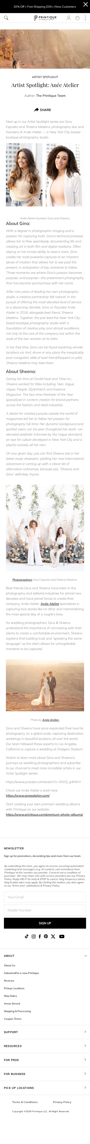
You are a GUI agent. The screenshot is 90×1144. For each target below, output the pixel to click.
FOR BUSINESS (14, 1074)
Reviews (9, 980)
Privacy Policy (62, 1102)
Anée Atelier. (50, 720)
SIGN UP (45, 923)
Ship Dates (10, 996)
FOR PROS (11, 1060)
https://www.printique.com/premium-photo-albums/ (44, 814)
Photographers (22, 579)
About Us (9, 965)
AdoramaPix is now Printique (21, 973)
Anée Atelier (50, 604)
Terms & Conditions (25, 1102)
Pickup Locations (14, 988)
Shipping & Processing (17, 1011)
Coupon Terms (12, 1018)
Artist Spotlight (45, 77)
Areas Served (12, 1003)
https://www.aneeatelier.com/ (28, 795)
